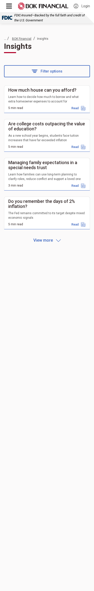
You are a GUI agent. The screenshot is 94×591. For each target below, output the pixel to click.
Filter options (51, 71)
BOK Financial (21, 39)
